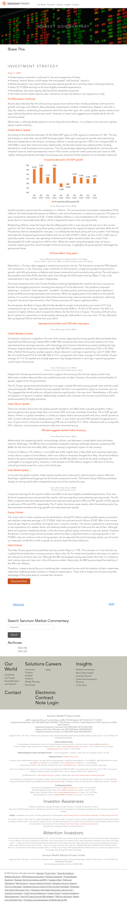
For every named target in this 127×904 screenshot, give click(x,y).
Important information (14, 893)
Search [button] (124, 4)
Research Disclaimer (54, 877)
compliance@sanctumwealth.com (71, 746)
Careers (53, 664)
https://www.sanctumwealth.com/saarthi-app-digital (88, 775)
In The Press (81, 685)
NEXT (112, 604)
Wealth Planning (32, 682)
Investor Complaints (70, 893)
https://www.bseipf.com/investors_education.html (82, 824)
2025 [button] (20, 651)
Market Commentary (85, 670)
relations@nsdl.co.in (69, 765)
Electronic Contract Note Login (47, 697)
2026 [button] (20, 648)
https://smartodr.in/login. (58, 781)
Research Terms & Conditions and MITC (31, 880)
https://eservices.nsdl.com (110, 815)
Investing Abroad (83, 676)
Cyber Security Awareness (35, 893)
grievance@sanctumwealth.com (99, 744)
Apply (48, 670)
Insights (84, 664)
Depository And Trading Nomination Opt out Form (52, 890)
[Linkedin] (101, 875)
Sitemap (40, 873)
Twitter (114, 5)
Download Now (19, 581)
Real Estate (30, 685)
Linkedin (104, 5)
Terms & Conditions (65, 873)
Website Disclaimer (13, 877)
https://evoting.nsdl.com (71, 815)
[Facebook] (107, 875)
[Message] (31, 56)
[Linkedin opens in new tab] (11, 56)
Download (114, 781)
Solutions (34, 664)
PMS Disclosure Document (33, 877)
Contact (13, 692)
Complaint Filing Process (70, 756)
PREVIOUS (18, 605)
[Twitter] (113, 875)
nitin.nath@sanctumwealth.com (67, 790)
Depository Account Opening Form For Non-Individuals (46, 887)
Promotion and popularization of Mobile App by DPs (45, 900)
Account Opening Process (40, 883)
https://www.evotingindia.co (90, 815)
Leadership (10, 675)
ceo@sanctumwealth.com (55, 749)
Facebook (109, 5)
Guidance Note (55, 880)
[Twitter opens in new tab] (24, 56)
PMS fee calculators (63, 897)
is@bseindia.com (71, 763)
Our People (10, 678)
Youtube (118, 5)
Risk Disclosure (22, 883)
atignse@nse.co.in (35, 763)
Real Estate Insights (85, 673)
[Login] (91, 7)
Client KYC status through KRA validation (37, 897)
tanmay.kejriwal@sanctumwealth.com (64, 795)
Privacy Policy (50, 873)
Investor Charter (54, 893)
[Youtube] (119, 875)
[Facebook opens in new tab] (18, 56)
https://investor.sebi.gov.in (45, 775)
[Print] (38, 56)
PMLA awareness (12, 897)
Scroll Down (63, 33)
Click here (81, 765)
